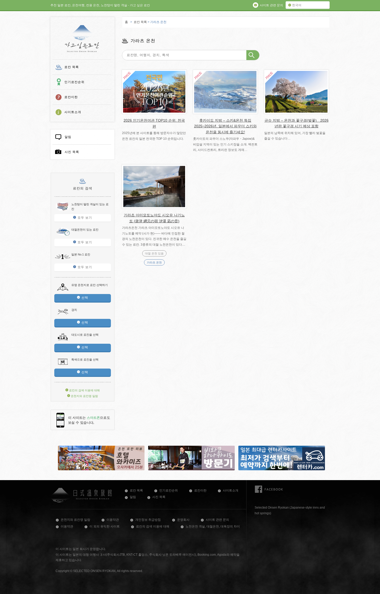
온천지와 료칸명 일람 (84, 396)
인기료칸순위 (74, 82)
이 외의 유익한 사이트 (104, 526)
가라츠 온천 (154, 262)
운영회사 (183, 520)
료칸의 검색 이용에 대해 (84, 390)
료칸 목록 (71, 67)
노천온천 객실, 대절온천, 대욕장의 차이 (213, 526)
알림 (68, 137)
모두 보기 (85, 217)
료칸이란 (71, 97)
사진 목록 (72, 152)
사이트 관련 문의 (217, 520)
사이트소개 (72, 112)
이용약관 (113, 520)
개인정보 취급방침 (148, 520)
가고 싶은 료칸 (82, 38)
